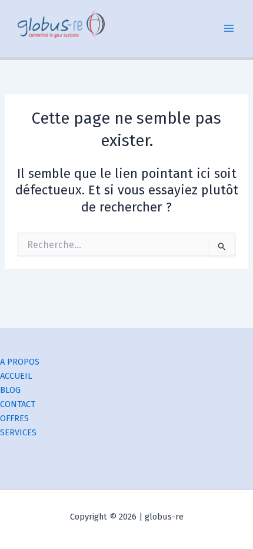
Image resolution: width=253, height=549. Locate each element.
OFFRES (14, 418)
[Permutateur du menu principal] (229, 28)
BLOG (10, 390)
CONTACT (17, 404)
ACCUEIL (16, 376)
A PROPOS (19, 361)
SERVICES (18, 432)
